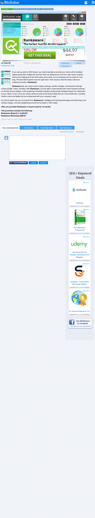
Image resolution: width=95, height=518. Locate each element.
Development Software (28, 9)
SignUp (43, 163)
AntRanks (79, 203)
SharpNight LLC (7, 9)
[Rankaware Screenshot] (5, 74)
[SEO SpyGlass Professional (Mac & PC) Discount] (79, 216)
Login (33, 163)
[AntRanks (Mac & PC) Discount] (79, 189)
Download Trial (7, 65)
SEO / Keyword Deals (80, 175)
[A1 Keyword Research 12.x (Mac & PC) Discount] (79, 297)
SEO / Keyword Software (45, 9)
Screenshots (65, 63)
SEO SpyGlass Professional (80, 228)
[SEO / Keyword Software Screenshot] (5, 81)
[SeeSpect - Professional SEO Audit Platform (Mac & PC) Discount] (79, 270)
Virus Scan (65, 66)
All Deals (16, 9)
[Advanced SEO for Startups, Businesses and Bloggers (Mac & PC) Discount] (79, 243)
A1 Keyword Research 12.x (79, 311)
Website (78, 63)
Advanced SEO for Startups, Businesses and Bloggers (79, 254)
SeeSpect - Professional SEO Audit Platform (79, 282)
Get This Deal (39, 55)
